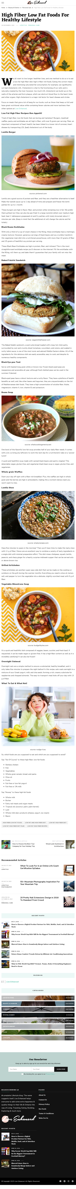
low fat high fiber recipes (37, 826)
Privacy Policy (50, 1074)
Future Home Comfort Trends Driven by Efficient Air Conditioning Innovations (42, 954)
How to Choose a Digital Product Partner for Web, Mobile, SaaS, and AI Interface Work (42, 925)
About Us (42, 1095)
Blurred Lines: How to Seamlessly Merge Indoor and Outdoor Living (37, 944)
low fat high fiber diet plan (13, 826)
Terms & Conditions (46, 1113)
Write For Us (43, 1118)
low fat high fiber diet (57, 822)
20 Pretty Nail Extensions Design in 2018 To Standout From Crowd (39, 898)
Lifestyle (23, 25)
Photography (6, 887)
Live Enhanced (21, 108)
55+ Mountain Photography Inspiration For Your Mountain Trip (40, 883)
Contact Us (43, 1100)
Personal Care (33, 25)
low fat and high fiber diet (35, 822)
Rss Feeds (42, 1109)
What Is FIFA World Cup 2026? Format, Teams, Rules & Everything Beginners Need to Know (41, 965)
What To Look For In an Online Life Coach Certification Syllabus (39, 867)
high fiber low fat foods (12, 822)
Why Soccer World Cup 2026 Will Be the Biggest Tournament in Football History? (42, 934)
